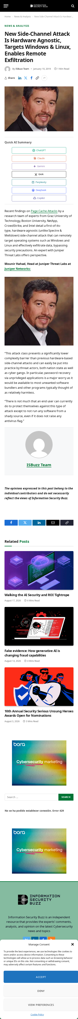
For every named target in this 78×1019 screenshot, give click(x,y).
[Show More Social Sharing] (44, 78)
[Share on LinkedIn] (19, 78)
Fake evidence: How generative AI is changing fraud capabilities (32, 653)
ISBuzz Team (22, 68)
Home (8, 16)
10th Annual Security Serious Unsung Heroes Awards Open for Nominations (39, 713)
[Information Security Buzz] (39, 6)
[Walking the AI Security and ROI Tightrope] (39, 570)
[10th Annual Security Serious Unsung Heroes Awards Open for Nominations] (39, 686)
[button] (72, 944)
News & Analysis (22, 16)
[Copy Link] (37, 78)
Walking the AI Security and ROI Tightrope (37, 595)
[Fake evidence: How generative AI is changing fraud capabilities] (39, 626)
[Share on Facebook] (31, 78)
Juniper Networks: (18, 269)
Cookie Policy (37, 1014)
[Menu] (6, 6)
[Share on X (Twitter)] (25, 78)
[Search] (72, 6)
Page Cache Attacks (44, 211)
